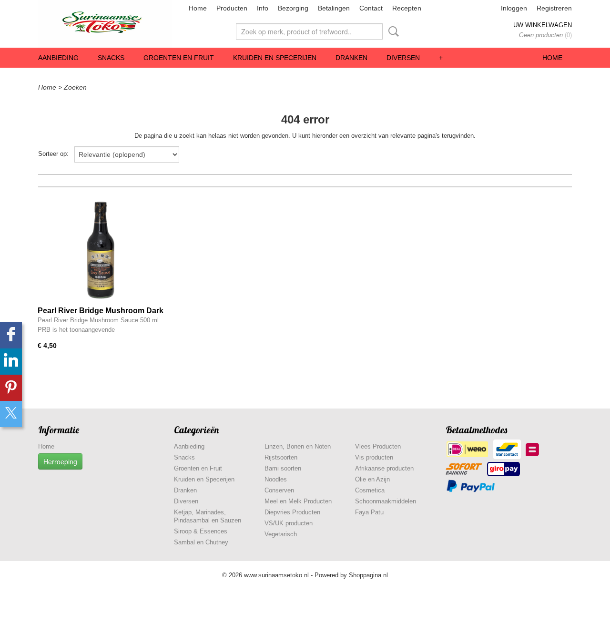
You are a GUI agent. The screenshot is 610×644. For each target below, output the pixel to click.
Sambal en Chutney (201, 542)
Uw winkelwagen (542, 25)
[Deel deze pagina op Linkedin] (11, 361)
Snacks (111, 57)
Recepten (406, 8)
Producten (231, 8)
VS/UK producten (288, 523)
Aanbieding (58, 57)
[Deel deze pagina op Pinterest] (11, 388)
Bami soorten (282, 468)
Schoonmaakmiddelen (385, 501)
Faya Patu (369, 512)
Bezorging (293, 8)
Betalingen (334, 8)
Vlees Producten (378, 446)
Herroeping (60, 461)
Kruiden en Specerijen (274, 57)
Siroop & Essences (200, 531)
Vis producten (374, 457)
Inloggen (514, 8)
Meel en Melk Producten (298, 501)
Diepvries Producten (292, 512)
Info (262, 8)
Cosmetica (370, 490)
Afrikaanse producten (384, 468)
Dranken (351, 57)
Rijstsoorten (280, 457)
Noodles (275, 479)
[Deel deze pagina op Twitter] (11, 414)
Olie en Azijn (372, 479)
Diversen (403, 57)
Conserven (279, 490)
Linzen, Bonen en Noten (297, 446)
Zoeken (392, 31)
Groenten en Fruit (178, 57)
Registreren (554, 8)
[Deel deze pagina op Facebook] (11, 335)
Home (198, 8)
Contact (371, 8)
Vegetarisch (280, 534)
